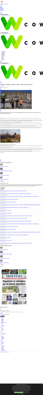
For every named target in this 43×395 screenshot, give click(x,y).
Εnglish (1, 12)
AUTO (2, 56)
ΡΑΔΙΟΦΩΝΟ (1, 8)
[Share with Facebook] (0, 88)
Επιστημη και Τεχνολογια (4, 322)
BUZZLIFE (1, 327)
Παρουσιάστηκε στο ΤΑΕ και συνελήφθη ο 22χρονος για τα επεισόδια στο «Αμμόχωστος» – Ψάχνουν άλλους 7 (14, 207)
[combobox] (41, 384)
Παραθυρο (3, 59)
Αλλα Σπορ (3, 338)
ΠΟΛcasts (3, 348)
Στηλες (2, 343)
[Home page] (0, 82)
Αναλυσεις (3, 325)
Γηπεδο (2, 58)
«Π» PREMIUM (3, 346)
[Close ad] (0, 309)
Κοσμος (2, 321)
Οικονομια (3, 319)
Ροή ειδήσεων (3, 187)
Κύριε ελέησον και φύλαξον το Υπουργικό (5, 210)
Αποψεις (2, 339)
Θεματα (2, 342)
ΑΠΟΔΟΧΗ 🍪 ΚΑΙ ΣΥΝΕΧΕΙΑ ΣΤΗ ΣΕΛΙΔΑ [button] (19, 392)
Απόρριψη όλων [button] (26, 392)
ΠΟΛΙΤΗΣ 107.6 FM (4, 350)
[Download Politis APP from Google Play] (3, 316)
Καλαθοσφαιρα (3, 337)
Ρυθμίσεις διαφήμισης (22, 390)
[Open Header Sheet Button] (1, 13)
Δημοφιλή (2, 189)
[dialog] (21, 389)
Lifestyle (2, 328)
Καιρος (2, 349)
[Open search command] (1, 61)
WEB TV (2, 347)
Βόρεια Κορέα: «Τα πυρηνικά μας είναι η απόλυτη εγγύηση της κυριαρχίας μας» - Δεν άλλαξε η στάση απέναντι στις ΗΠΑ (16, 215)
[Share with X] (0, 110)
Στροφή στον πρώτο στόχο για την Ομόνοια (5, 240)
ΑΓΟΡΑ (2, 57)
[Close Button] (0, 308)
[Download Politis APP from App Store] (1, 316)
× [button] (42, 384)
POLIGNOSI (1, 9)
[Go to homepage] (4, 14)
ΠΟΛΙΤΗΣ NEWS (2, 317)
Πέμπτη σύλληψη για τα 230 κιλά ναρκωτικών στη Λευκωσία (8, 229)
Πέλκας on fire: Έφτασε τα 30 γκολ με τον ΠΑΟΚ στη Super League (9, 199)
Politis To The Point (2, 10)
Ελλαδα (2, 320)
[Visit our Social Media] (0, 4)
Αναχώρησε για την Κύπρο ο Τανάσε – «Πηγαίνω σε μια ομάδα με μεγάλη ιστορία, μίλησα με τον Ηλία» (13, 218)
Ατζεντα (2, 341)
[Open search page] (0, 81)
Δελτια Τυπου (3, 333)
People (2, 329)
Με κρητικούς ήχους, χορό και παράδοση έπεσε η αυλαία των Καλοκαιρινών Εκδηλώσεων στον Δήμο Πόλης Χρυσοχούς (15, 193)
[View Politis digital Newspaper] (21, 286)
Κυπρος (2, 318)
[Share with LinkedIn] (0, 89)
